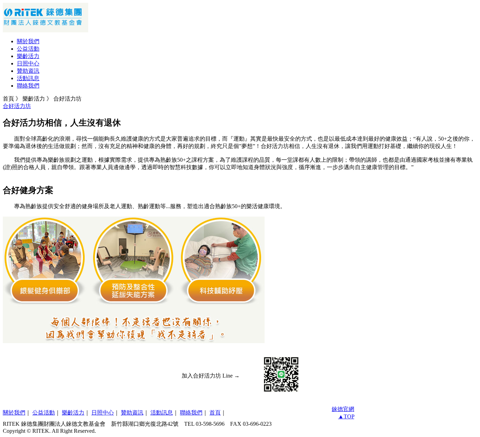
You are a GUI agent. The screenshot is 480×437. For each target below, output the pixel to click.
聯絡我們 (28, 86)
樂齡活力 (28, 56)
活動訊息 (28, 78)
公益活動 (28, 49)
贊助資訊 (28, 71)
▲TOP (346, 416)
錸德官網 (343, 409)
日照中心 (28, 63)
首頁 (215, 413)
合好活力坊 (17, 106)
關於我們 (28, 41)
